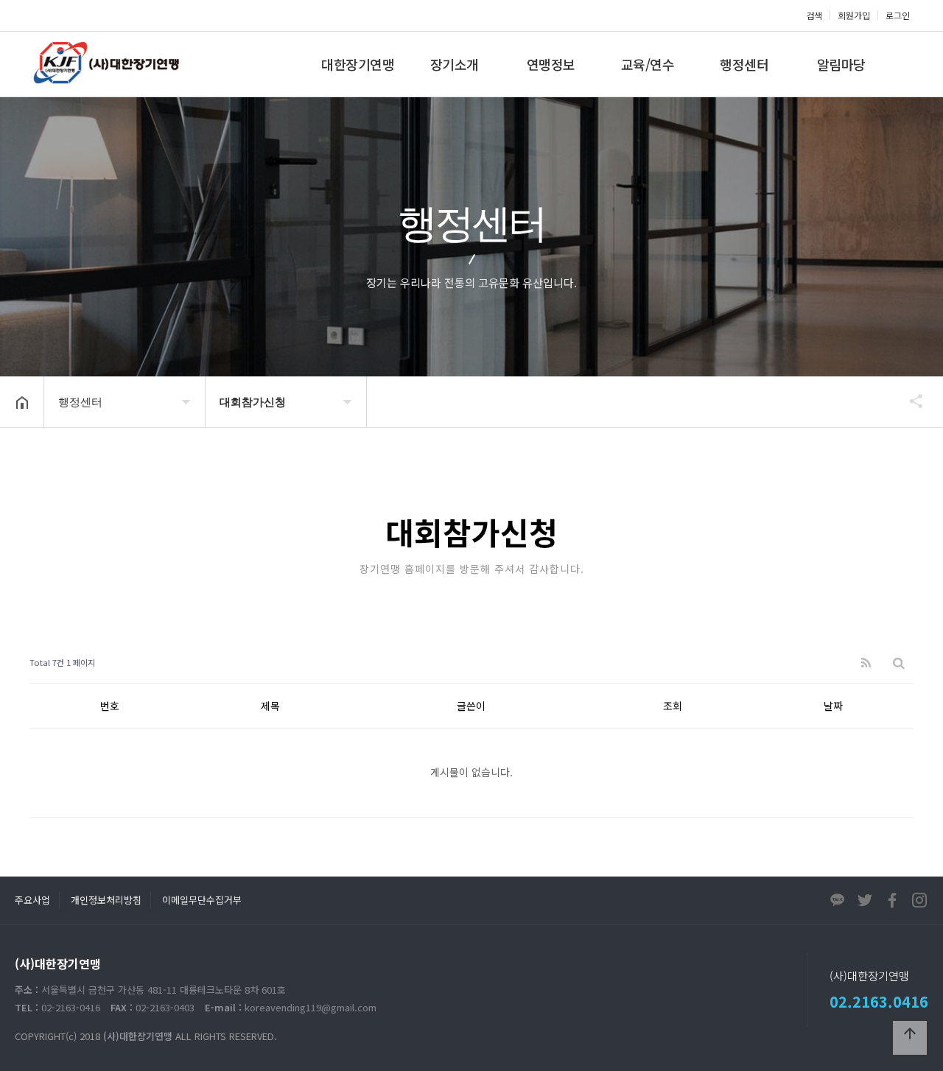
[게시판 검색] (899, 662)
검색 (814, 15)
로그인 (898, 15)
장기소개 (454, 64)
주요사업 (32, 900)
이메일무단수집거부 (202, 900)
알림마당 (841, 64)
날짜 (833, 705)
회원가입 (854, 15)
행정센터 (744, 64)
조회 (672, 705)
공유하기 (909, 400)
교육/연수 (648, 64)
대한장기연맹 (357, 64)
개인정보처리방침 (106, 900)
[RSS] (866, 662)
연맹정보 (551, 64)
